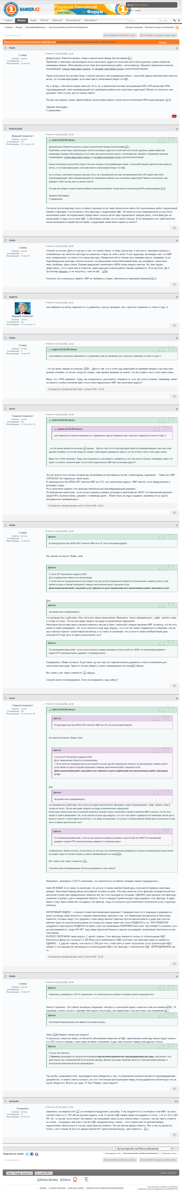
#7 (177, 525)
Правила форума (134, 27)
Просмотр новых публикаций (159, 27)
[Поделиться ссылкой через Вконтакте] (36, 1154)
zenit (12, 408)
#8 (177, 698)
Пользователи (73, 20)
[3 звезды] (173, 42)
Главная (8, 20)
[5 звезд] (177, 42)
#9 (177, 976)
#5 (177, 338)
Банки (34, 20)
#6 (177, 409)
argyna (13, 296)
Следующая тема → (169, 1153)
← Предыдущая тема (112, 1153)
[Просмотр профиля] (23, 308)
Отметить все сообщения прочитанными (104, 1188)
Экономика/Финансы (35, 27)
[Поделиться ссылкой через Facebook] (31, 1154)
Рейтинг (45, 20)
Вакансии (57, 20)
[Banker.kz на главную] (21, 9)
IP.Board (173, 1187)
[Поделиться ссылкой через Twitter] (27, 1154)
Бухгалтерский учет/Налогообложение (68, 27)
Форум (21, 20)
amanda (14, 1101)
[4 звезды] (175, 42)
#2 (177, 129)
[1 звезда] (168, 42)
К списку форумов (57, 1188)
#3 (177, 241)
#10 (176, 1101)
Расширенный (179, 20)
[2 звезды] (170, 42)
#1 (177, 48)
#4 (177, 297)
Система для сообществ (158, 1187)
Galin (12, 47)
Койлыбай (15, 128)
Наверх (43, 1188)
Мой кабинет (90, 20)
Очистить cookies (76, 1188)
